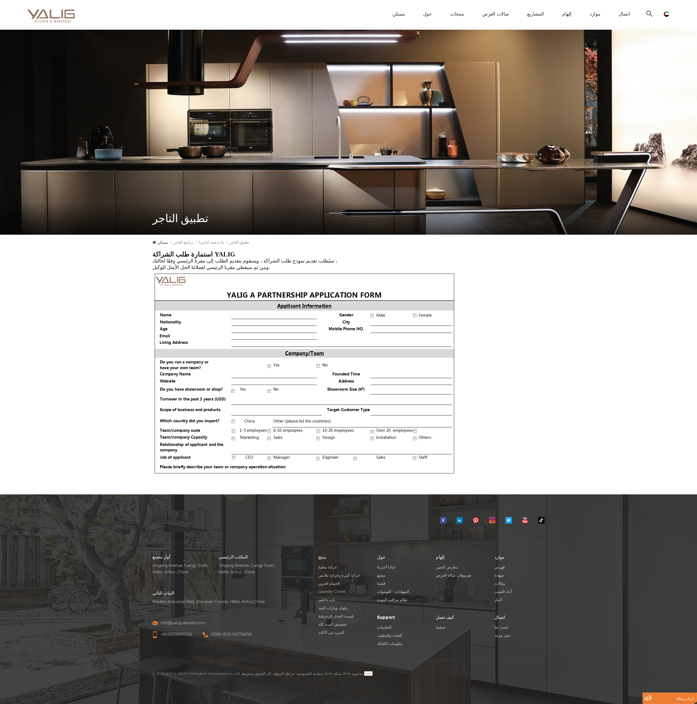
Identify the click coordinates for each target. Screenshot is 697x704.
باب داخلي (326, 599)
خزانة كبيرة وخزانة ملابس (339, 575)
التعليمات (384, 627)
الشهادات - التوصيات (393, 591)
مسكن (398, 14)
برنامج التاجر (183, 242)
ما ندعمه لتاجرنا (211, 242)
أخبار (498, 599)
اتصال (624, 14)
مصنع (381, 575)
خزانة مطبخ (327, 567)
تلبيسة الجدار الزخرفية (336, 616)
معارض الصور (447, 567)
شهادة (499, 575)
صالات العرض (495, 14)
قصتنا (381, 583)
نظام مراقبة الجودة (392, 599)
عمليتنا (441, 627)
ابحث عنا (501, 627)
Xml (328, 673)
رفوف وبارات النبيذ (333, 607)
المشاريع (535, 14)
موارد (595, 14)
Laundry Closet (332, 591)
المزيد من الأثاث (331, 632)
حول (427, 14)
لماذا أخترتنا (386, 567)
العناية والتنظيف (389, 635)
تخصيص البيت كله (332, 624)
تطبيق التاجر (239, 242)
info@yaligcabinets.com (183, 622)
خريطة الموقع (284, 673)
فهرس (499, 567)
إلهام (566, 14)
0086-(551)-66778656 (231, 634)
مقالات (499, 583)
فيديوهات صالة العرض (453, 575)
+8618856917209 (176, 634)
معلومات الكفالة (390, 643)
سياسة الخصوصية (309, 673)
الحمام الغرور (329, 583)
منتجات (457, 14)
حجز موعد (502, 635)
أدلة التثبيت (503, 591)
